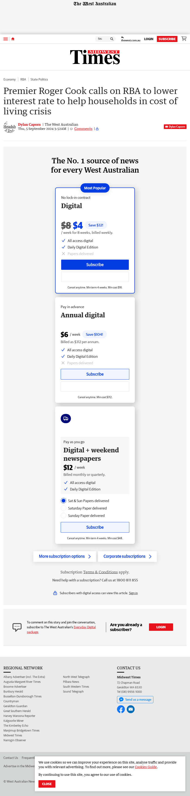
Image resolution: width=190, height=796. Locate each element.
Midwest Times (12, 735)
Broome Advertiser (14, 686)
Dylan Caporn (177, 126)
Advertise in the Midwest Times (24, 766)
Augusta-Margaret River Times (22, 681)
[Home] (13, 39)
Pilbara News (71, 681)
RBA (23, 79)
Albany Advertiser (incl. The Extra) (24, 677)
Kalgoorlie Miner (13, 720)
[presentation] (63, 500)
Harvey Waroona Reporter (19, 716)
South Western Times (76, 686)
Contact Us (10, 758)
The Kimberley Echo (15, 725)
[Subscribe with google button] (95, 277)
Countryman (11, 701)
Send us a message (138, 699)
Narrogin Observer (14, 740)
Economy (9, 79)
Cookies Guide (146, 767)
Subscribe (167, 39)
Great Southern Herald (17, 711)
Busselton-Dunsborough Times (22, 696)
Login (148, 39)
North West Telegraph (76, 677)
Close (47, 784)
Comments (83, 128)
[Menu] (5, 38)
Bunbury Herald (13, 691)
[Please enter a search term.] (112, 39)
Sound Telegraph (73, 691)
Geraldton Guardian (15, 706)
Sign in (133, 593)
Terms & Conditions (100, 572)
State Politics (39, 79)
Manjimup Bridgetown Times (21, 730)
